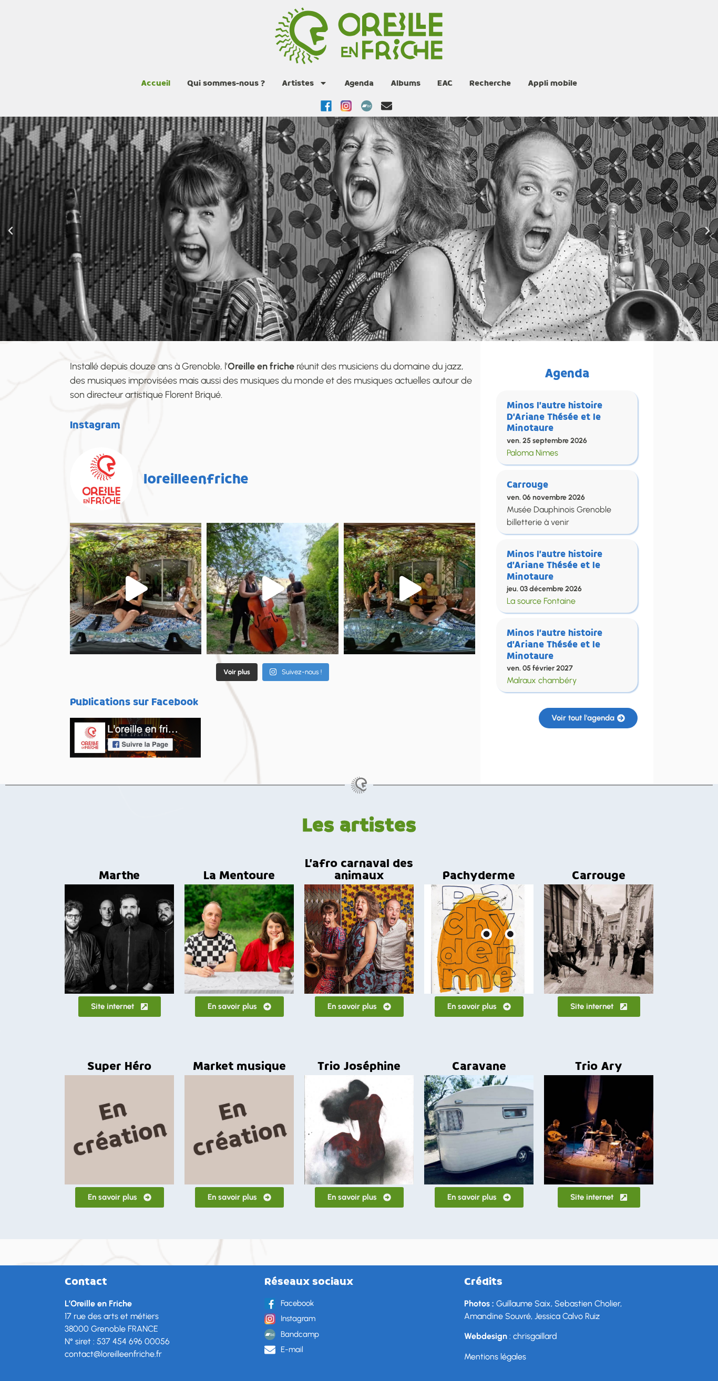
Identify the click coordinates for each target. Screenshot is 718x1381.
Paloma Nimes (532, 453)
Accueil (155, 83)
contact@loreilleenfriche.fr (113, 1354)
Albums (405, 83)
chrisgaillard (535, 1336)
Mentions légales (495, 1357)
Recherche (490, 83)
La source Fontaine (541, 601)
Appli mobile (552, 83)
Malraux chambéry (542, 680)
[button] (10, 230)
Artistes (298, 83)
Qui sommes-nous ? (226, 83)
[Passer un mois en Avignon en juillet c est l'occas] (135, 588)
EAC (445, 83)
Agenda (359, 83)
